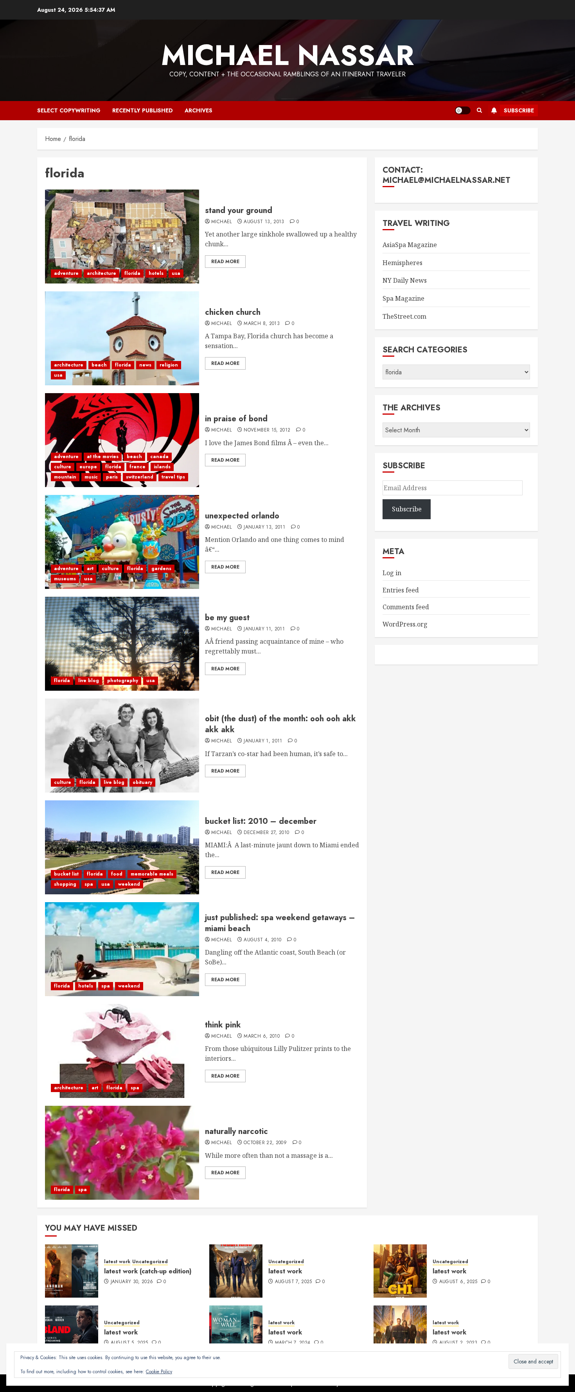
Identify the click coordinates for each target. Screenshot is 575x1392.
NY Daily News (405, 280)
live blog (88, 680)
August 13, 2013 (264, 222)
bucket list (66, 873)
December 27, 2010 (266, 833)
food (116, 873)
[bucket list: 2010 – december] (122, 847)
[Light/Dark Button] (463, 110)
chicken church (233, 312)
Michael (221, 222)
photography (122, 680)
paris (112, 476)
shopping (65, 884)
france (137, 466)
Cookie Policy (159, 1371)
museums (65, 578)
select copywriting (69, 110)
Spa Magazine (403, 298)
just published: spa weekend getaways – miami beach (280, 923)
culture (62, 466)
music (91, 476)
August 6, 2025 (458, 1282)
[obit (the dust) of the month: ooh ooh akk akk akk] (122, 746)
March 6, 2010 (262, 1036)
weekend (129, 884)
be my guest (227, 617)
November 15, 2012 (267, 430)
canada (159, 456)
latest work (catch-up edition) (148, 1271)
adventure (66, 273)
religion (169, 364)
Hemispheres (402, 262)
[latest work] (235, 1271)
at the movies (103, 456)
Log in (392, 573)
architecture (101, 273)
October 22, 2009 (265, 1143)
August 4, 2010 (262, 940)
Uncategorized (150, 1261)
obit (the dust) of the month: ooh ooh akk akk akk (280, 724)
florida (132, 273)
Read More (225, 261)
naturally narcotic (236, 1131)
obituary (142, 782)
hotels (156, 273)
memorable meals (152, 873)
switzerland (139, 476)
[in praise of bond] (122, 440)
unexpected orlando (242, 516)
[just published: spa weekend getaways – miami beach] (122, 949)
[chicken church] (122, 338)
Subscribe (519, 110)
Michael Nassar (287, 55)
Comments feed (406, 607)
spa (88, 884)
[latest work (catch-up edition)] (71, 1271)
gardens (161, 568)
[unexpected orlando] (122, 542)
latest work (117, 1261)
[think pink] (122, 1051)
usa (176, 273)
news (145, 364)
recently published (142, 110)
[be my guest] (122, 644)
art (90, 568)
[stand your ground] (122, 236)
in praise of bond (236, 418)
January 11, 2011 (264, 629)
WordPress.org (405, 624)
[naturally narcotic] (122, 1153)
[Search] (479, 110)
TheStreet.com (404, 316)
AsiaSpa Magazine (410, 244)
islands (162, 466)
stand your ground (238, 210)
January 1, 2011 (263, 741)
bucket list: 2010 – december (260, 821)
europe (88, 466)
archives (198, 110)
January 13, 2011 (264, 527)
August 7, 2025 (293, 1282)
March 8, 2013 (262, 324)
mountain (65, 476)
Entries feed (401, 590)
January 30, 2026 (132, 1282)
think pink (223, 1025)
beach (99, 364)
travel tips (173, 476)
